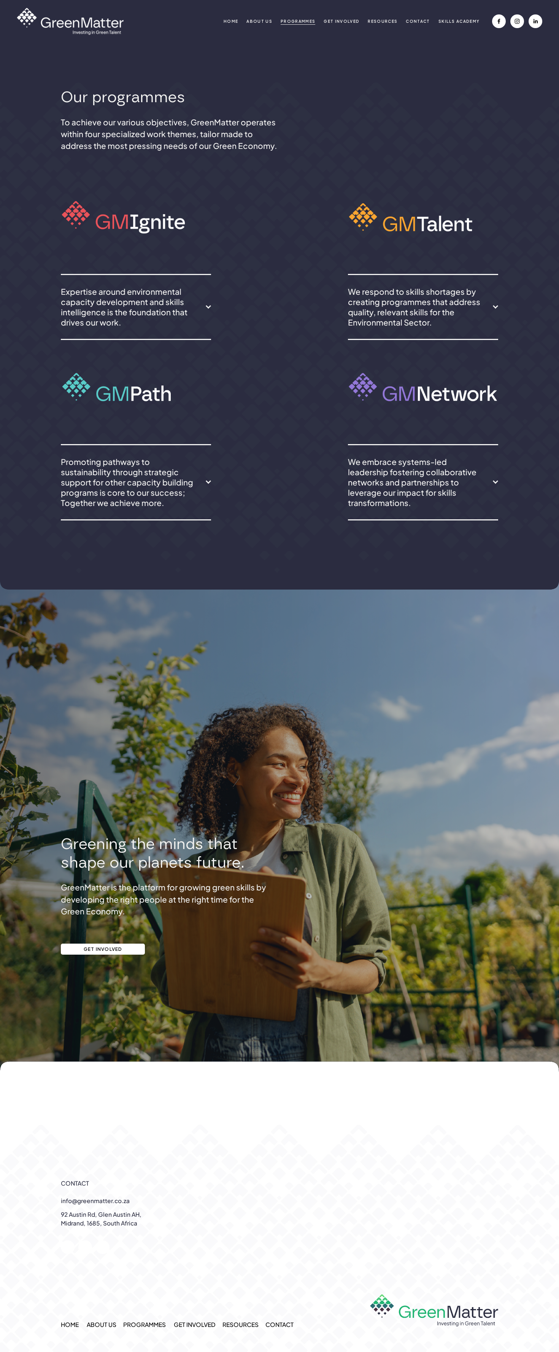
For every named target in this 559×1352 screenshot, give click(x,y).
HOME (231, 21)
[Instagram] (517, 21)
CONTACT (418, 21)
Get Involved (103, 949)
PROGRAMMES (144, 1324)
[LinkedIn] (535, 21)
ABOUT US (259, 21)
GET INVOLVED (341, 21)
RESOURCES (382, 21)
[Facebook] (499, 21)
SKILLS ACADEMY (459, 21)
